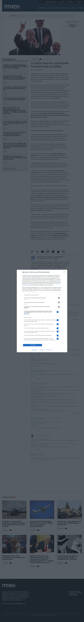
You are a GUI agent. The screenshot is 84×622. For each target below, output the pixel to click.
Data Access (42, 349)
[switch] (58, 298)
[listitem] (42, 295)
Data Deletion (34, 349)
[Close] (64, 272)
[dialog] (42, 311)
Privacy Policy (49, 349)
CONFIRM (32, 345)
